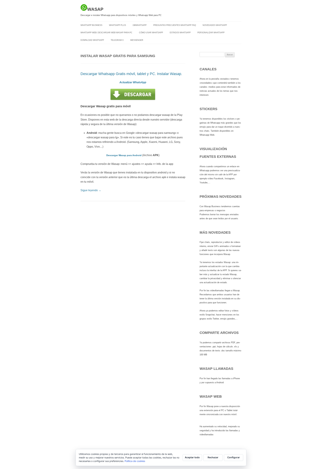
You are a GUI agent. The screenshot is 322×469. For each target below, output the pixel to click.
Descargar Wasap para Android (124, 155)
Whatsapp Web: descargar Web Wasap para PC (106, 32)
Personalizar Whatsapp (211, 32)
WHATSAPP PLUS (117, 25)
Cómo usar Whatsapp (151, 32)
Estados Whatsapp (180, 32)
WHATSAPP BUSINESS (91, 25)
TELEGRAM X (117, 40)
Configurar (233, 457)
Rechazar (213, 457)
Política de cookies (135, 461)
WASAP (95, 9)
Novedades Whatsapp (215, 25)
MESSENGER (136, 40)
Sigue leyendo (90, 190)
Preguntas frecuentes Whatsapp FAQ (174, 25)
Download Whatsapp (92, 40)
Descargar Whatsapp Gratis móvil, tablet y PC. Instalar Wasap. (131, 74)
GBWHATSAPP (140, 25)
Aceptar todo (192, 457)
